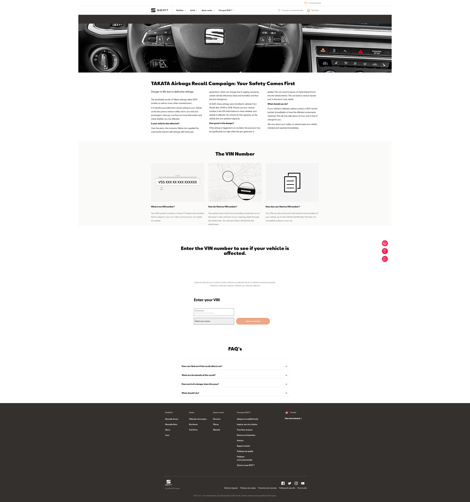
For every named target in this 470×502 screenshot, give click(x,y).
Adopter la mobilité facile (247, 419)
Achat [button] (192, 10)
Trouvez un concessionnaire (292, 10)
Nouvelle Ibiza (171, 424)
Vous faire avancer (245, 430)
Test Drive (315, 10)
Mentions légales (231, 488)
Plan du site (302, 488)
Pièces (216, 424)
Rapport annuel (243, 446)
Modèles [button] (180, 10)
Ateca (167, 430)
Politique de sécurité (287, 488)
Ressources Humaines (246, 435)
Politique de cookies (248, 488)
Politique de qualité (245, 451)
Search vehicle (253, 321)
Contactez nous (315, 3)
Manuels (216, 430)
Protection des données (267, 488)
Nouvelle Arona (171, 419)
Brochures (193, 424)
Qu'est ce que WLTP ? (246, 465)
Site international (293, 418)
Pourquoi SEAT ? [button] (226, 10)
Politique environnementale (244, 458)
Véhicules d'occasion (197, 419)
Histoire (240, 441)
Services (216, 419)
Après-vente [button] (207, 10)
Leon (167, 435)
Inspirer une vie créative (247, 424)
